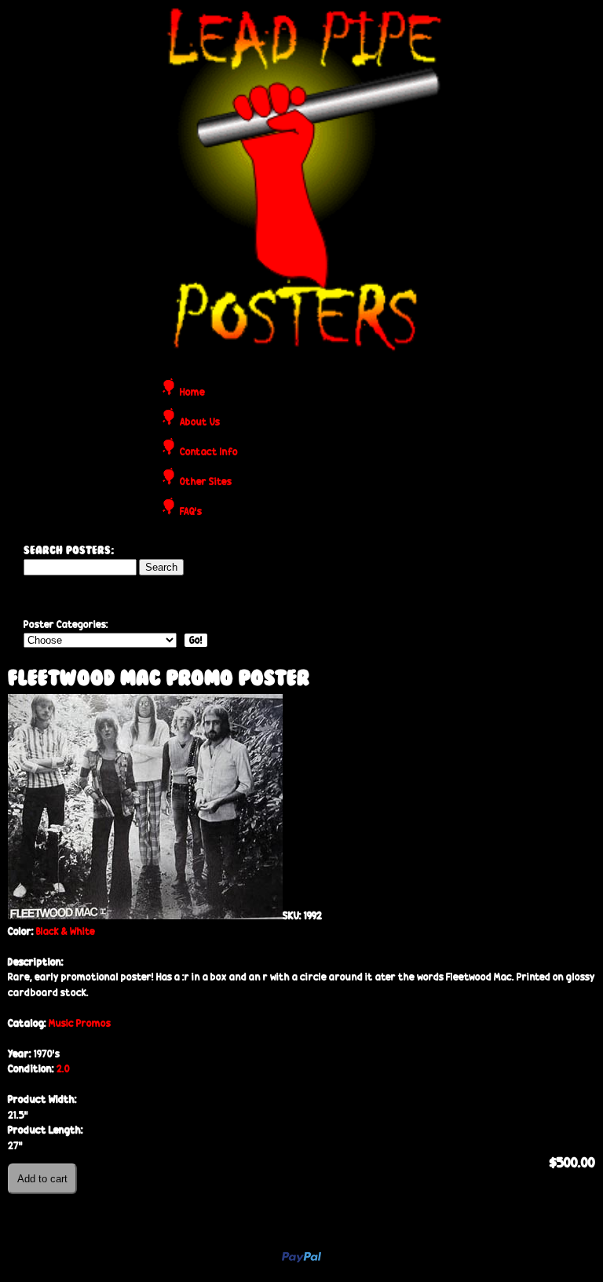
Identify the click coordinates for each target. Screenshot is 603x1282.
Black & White (65, 931)
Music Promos (80, 1023)
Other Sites (206, 482)
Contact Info (209, 452)
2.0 (63, 1069)
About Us (200, 423)
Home (192, 393)
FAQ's (191, 512)
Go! (196, 640)
